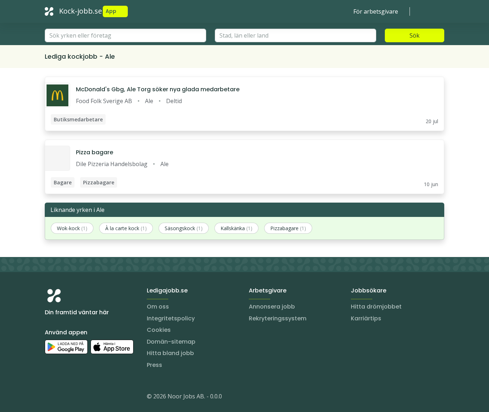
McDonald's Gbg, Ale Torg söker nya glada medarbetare (157, 89)
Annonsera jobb (272, 306)
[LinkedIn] (65, 397)
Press (154, 365)
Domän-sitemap (171, 342)
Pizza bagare (94, 152)
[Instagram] (50, 397)
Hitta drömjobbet (376, 306)
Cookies (159, 330)
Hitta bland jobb (170, 353)
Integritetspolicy (171, 318)
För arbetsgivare (375, 11)
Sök (415, 35)
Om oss (158, 306)
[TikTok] (93, 397)
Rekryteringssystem (277, 318)
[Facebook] (79, 397)
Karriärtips (366, 318)
